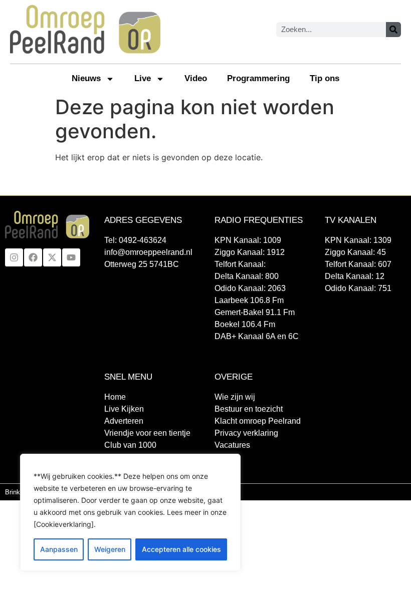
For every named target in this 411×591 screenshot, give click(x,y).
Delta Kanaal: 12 (354, 276)
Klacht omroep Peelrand (258, 421)
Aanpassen (59, 549)
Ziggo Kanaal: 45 (355, 252)
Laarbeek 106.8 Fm (249, 300)
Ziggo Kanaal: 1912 (250, 252)
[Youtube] (71, 257)
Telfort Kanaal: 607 (358, 264)
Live (142, 78)
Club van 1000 (130, 445)
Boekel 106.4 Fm (245, 324)
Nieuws (86, 78)
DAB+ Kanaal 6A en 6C (257, 336)
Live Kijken (124, 409)
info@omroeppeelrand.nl (148, 252)
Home (115, 397)
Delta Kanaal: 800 (247, 276)
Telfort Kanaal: (240, 264)
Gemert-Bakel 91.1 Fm (255, 312)
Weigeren (109, 549)
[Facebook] (33, 257)
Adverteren (123, 421)
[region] (130, 512)
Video (195, 78)
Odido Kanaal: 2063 (250, 288)
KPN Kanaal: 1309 (358, 240)
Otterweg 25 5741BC (141, 264)
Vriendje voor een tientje (147, 433)
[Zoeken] (393, 29)
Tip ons (324, 78)
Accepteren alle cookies (181, 549)
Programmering (258, 78)
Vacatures (232, 445)
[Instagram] (14, 257)
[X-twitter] (52, 257)
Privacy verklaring (246, 433)
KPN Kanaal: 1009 (248, 240)
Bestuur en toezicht (249, 409)
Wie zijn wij (235, 397)
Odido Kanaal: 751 (358, 288)
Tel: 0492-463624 (135, 240)
